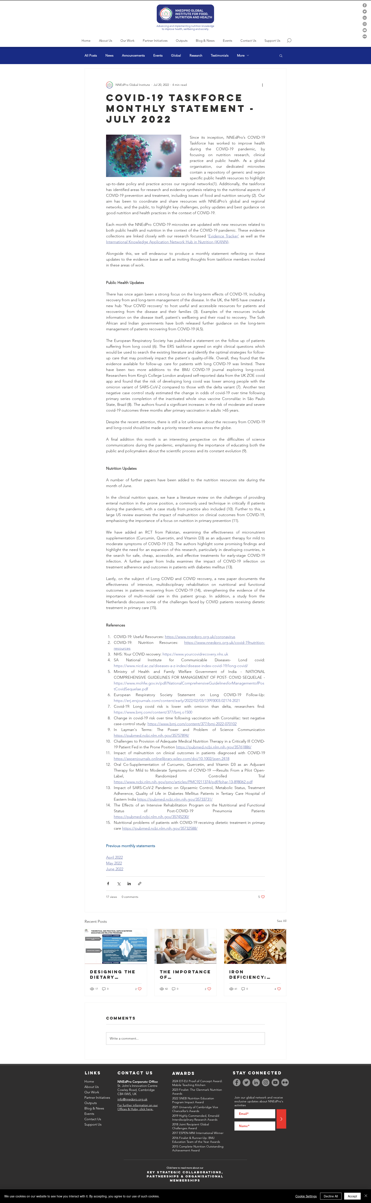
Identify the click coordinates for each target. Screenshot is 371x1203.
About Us (91, 1087)
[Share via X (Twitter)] (119, 883)
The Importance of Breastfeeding (185, 974)
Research (196, 55)
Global (176, 55)
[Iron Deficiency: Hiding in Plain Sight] (255, 946)
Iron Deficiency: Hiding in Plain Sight (253, 974)
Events (158, 55)
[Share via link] (140, 883)
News (109, 55)
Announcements (133, 55)
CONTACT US (135, 1072)
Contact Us (92, 1119)
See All (281, 921)
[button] (281, 55)
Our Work (91, 1092)
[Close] (365, 1196)
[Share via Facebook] (108, 883)
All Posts (91, 55)
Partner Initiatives (97, 1097)
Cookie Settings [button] (306, 1196)
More (241, 55)
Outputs (90, 1103)
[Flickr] (365, 36)
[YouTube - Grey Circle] (365, 30)
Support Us (93, 1124)
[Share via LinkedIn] (129, 883)
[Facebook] (365, 5)
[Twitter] (365, 11)
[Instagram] (365, 24)
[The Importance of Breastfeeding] (186, 946)
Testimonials (219, 55)
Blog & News (94, 1108)
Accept (352, 1196)
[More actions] (262, 85)
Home (89, 1081)
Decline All (331, 1196)
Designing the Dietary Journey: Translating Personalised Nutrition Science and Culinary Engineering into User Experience (113, 974)
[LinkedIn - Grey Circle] (365, 18)
